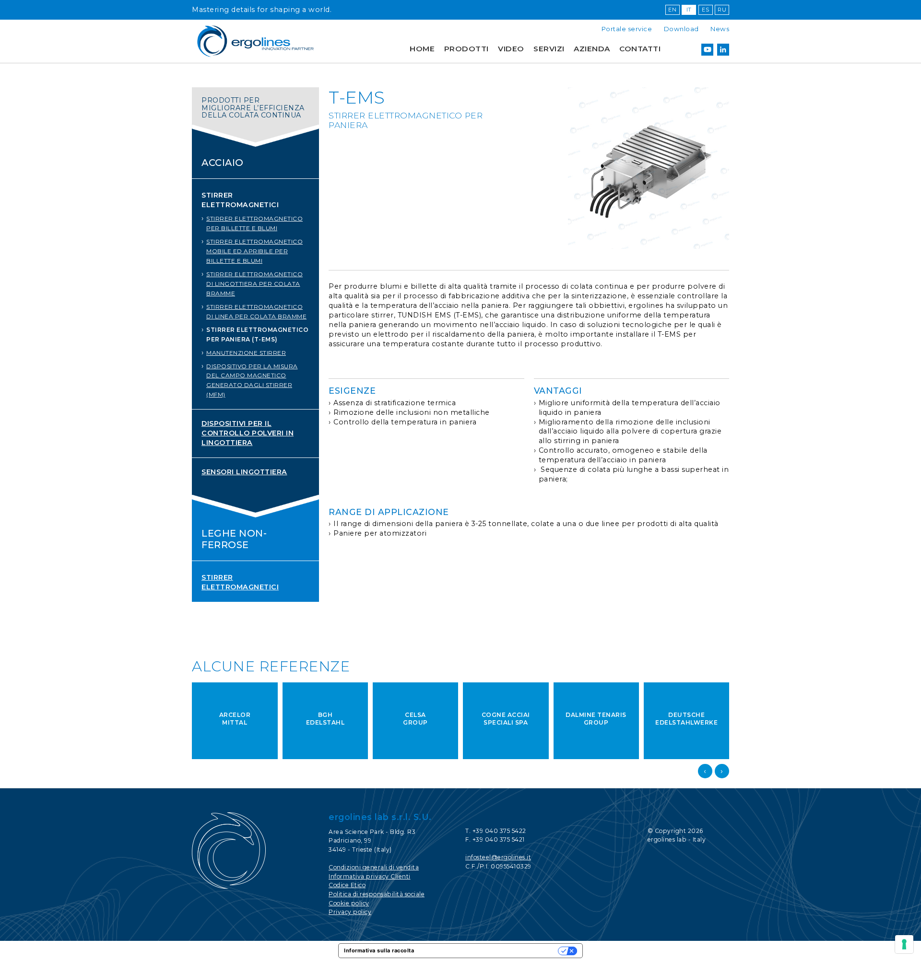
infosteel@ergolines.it (498, 857)
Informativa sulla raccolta (379, 950)
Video (511, 48)
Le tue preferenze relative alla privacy (489, 950)
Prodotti (466, 48)
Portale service (627, 29)
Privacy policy (350, 911)
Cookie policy (349, 903)
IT (689, 9)
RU (722, 9)
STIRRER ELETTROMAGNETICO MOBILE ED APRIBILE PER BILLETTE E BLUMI (254, 251)
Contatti (640, 48)
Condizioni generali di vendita (374, 867)
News (719, 29)
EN (672, 9)
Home (422, 48)
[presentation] (705, 771)
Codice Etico (347, 885)
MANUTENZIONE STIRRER (246, 352)
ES (705, 9)
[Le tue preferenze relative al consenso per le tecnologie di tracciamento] (904, 944)
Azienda (592, 48)
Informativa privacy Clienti (370, 876)
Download (681, 29)
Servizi (549, 48)
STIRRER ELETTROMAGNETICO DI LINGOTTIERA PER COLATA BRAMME (254, 283)
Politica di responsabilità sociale (377, 894)
